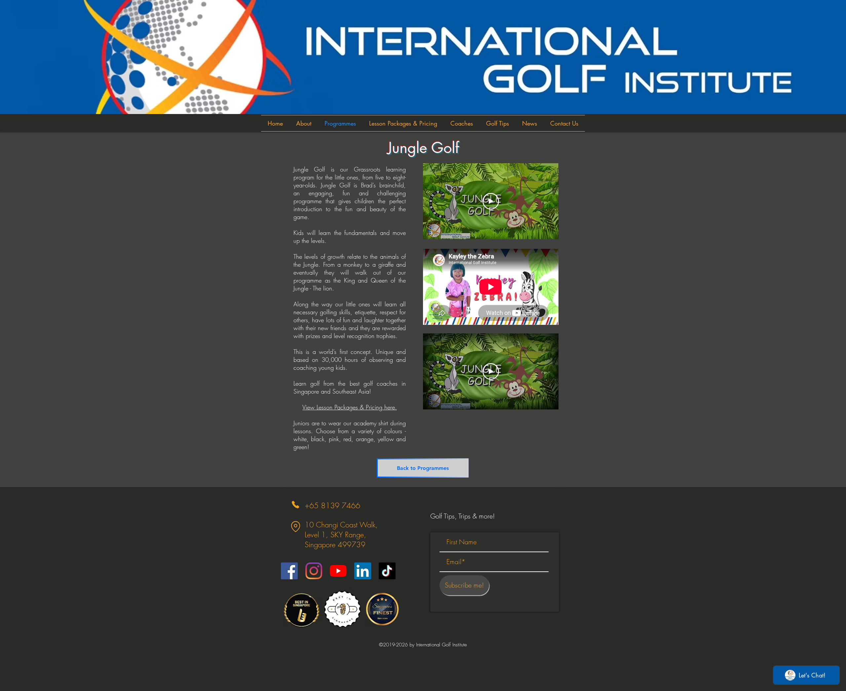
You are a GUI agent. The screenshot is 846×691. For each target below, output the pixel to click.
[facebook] (289, 570)
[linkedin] (362, 570)
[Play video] (490, 201)
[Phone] (295, 504)
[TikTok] (387, 570)
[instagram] (313, 570)
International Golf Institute (441, 644)
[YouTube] (338, 570)
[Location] (295, 526)
